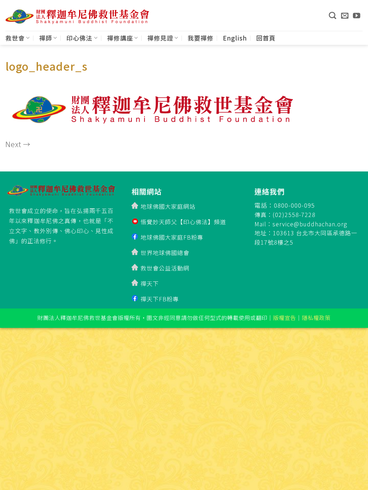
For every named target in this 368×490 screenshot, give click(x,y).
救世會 (15, 37)
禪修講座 (120, 37)
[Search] (332, 15)
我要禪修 (200, 37)
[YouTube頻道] (356, 15)
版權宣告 (284, 317)
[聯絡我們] (345, 15)
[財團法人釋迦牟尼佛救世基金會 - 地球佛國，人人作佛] (77, 16)
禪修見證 (160, 37)
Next (18, 144)
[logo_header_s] (149, 107)
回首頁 (266, 37)
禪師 (45, 37)
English (235, 37)
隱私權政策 (316, 317)
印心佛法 (79, 37)
